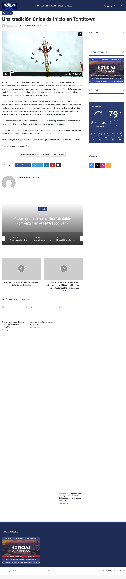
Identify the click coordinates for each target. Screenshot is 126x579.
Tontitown (59, 154)
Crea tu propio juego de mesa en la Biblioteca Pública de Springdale (14, 324)
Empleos (68, 6)
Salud (60, 6)
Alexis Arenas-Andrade (14, 26)
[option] (43, 220)
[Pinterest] (52, 165)
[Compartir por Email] (58, 165)
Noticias (40, 6)
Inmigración (51, 6)
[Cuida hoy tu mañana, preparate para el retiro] (42, 313)
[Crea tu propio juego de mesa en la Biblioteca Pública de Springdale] (14, 313)
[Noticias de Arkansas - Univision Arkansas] (10, 6)
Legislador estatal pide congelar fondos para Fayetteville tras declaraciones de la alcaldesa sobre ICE (71, 497)
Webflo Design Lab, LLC (116, 571)
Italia (46, 154)
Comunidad (7, 13)
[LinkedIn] (46, 165)
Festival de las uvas (30, 154)
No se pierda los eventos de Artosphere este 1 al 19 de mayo (43, 220)
